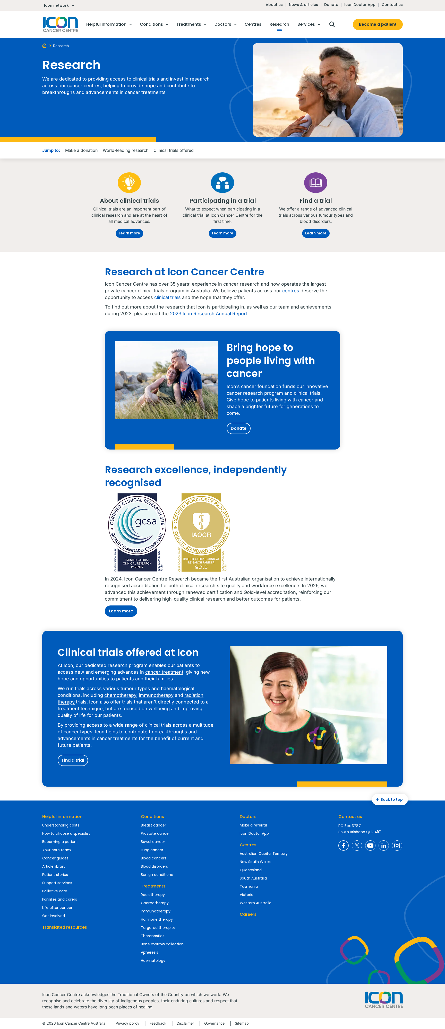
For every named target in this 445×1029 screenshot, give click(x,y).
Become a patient (378, 24)
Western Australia (255, 902)
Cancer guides (55, 858)
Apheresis (149, 952)
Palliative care (54, 891)
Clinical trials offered (173, 150)
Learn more (129, 233)
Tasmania (249, 886)
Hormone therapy (157, 919)
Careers (248, 914)
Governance (214, 1023)
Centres (248, 845)
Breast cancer (153, 825)
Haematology (153, 960)
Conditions (152, 817)
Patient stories (55, 874)
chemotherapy (120, 695)
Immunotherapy (155, 911)
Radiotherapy (153, 894)
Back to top (392, 799)
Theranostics (152, 935)
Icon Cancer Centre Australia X (357, 845)
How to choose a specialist (66, 833)
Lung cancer (152, 849)
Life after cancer (57, 907)
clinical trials (167, 297)
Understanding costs (60, 825)
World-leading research (125, 150)
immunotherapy (156, 695)
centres (290, 290)
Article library (53, 866)
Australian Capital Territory (264, 853)
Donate (331, 4)
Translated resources (64, 927)
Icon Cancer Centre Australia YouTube (370, 845)
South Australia (253, 878)
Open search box (332, 24)
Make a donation (81, 150)
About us (274, 4)
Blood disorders (154, 866)
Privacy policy (127, 1023)
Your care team (56, 849)
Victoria (246, 894)
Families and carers (59, 899)
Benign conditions (157, 874)
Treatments (153, 886)
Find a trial (73, 760)
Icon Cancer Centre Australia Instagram (397, 845)
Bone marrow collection (162, 944)
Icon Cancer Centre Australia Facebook (343, 845)
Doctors (248, 817)
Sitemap (242, 1023)
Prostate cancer (155, 833)
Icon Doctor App (359, 4)
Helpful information (62, 817)
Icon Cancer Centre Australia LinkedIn (384, 845)
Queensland (251, 870)
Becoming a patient (60, 841)
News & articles (303, 4)
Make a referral (253, 825)
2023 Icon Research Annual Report (208, 313)
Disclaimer (185, 1023)
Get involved (53, 915)
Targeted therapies (158, 927)
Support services (57, 882)
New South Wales (255, 861)
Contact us (392, 4)
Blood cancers (153, 858)
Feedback (158, 1023)
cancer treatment (164, 672)
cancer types (78, 731)
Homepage (60, 24)
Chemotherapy (155, 902)
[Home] (44, 45)
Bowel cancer (153, 841)
